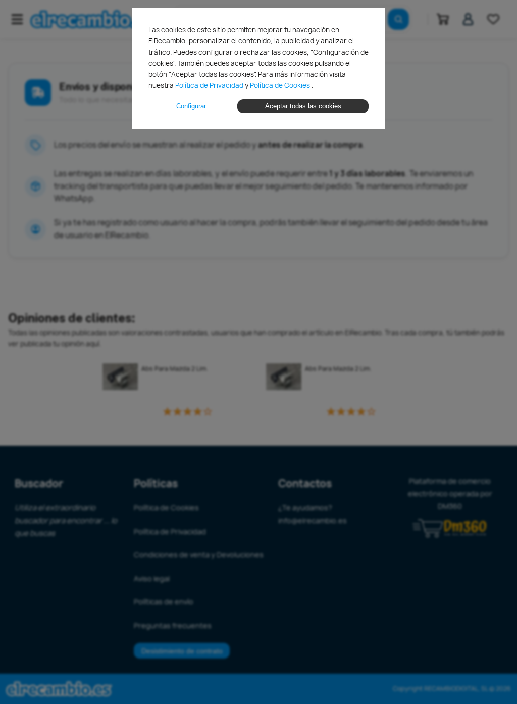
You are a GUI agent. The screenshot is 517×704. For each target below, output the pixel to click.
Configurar (191, 106)
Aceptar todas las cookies (303, 106)
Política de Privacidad (210, 85)
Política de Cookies (281, 85)
